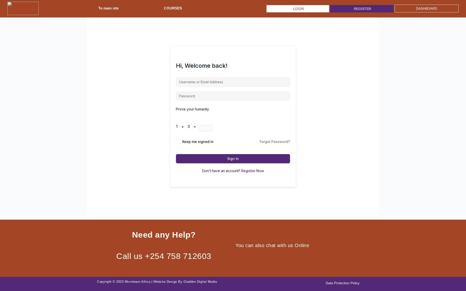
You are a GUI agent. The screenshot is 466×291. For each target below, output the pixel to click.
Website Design (165, 281)
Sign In (233, 159)
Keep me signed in (198, 142)
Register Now (252, 171)
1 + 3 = (188, 126)
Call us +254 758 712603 (163, 256)
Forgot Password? (275, 142)
